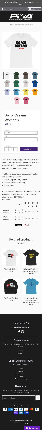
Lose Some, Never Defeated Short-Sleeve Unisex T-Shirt (31, 300)
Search (21, 351)
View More (21, 243)
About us (21, 353)
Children (21, 376)
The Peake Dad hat (11, 298)
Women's (21, 371)
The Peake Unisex (10, 269)
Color (6, 130)
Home (11, 25)
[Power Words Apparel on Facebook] (19, 331)
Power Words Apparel (24, 420)
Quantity (7, 146)
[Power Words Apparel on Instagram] (22, 331)
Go (38, 398)
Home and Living (21, 379)
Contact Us (33, 428)
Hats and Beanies (21, 374)
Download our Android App (21, 327)
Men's (21, 369)
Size (5, 136)
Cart (35, 9)
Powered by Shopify (21, 423)
